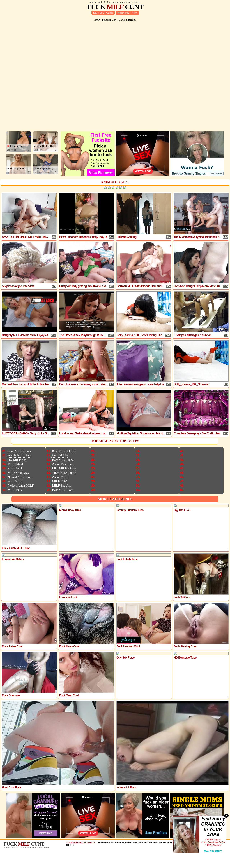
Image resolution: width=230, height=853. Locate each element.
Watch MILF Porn (127, 12)
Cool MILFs (60, 455)
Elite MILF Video (64, 468)
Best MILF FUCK (64, 451)
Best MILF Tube (63, 459)
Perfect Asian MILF (21, 485)
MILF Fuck (15, 468)
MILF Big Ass (61, 485)
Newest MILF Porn (20, 477)
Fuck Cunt (115, 7)
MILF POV (15, 490)
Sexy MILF (15, 481)
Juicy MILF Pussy (64, 472)
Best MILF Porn (62, 490)
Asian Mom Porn (63, 464)
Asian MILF (60, 477)
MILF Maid (15, 464)
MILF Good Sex (18, 472)
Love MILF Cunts (103, 12)
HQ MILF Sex (17, 459)
